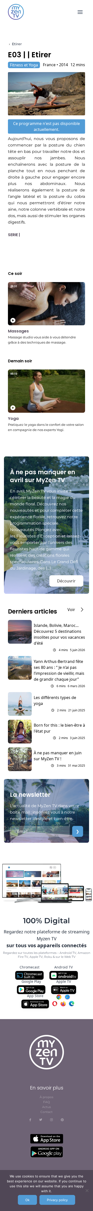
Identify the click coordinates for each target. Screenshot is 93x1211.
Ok (27, 1200)
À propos (46, 1097)
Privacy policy (57, 1200)
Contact (46, 1112)
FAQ (46, 1102)
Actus (46, 1107)
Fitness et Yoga (24, 65)
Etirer (17, 44)
